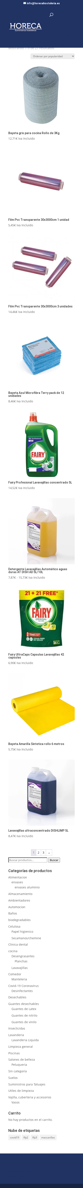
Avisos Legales (18, 1176)
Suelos (13, 1078)
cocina (12, 951)
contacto (14, 1181)
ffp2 (25, 1137)
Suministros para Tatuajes (26, 1084)
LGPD (12, 1166)
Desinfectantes (22, 991)
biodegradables (19, 920)
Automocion (16, 907)
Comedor (14, 974)
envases (17, 882)
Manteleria (19, 979)
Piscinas (14, 1053)
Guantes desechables (23, 1004)
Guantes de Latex (23, 1009)
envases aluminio (27, 887)
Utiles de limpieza (21, 1091)
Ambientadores (19, 900)
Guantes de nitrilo (24, 1015)
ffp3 (34, 1137)
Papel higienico (22, 932)
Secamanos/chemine (26, 938)
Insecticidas (16, 1028)
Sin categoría (17, 1071)
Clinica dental (18, 944)
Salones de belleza (21, 1059)
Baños (12, 913)
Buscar (54, 860)
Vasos (15, 1102)
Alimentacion (17, 877)
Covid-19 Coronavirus (23, 986)
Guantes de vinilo (23, 1022)
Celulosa (14, 926)
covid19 (14, 1137)
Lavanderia (16, 1035)
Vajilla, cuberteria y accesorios (29, 1097)
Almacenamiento (20, 894)
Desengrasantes (22, 956)
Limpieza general (20, 1047)
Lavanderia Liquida (25, 1040)
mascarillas (48, 1137)
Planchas (21, 961)
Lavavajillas (19, 968)
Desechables (17, 997)
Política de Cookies (21, 1171)
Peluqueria (19, 1065)
